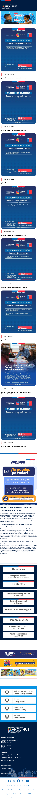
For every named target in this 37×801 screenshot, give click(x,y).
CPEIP (29, 794)
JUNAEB (21, 798)
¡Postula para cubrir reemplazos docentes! (14, 287)
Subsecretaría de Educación (9, 789)
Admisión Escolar (12, 798)
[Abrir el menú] (35, 5)
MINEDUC (9, 785)
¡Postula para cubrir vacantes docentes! (13, 78)
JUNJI (27, 798)
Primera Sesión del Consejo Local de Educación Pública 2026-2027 (16, 393)
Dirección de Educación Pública (22, 785)
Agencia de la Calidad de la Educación (15, 794)
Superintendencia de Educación (27, 789)
